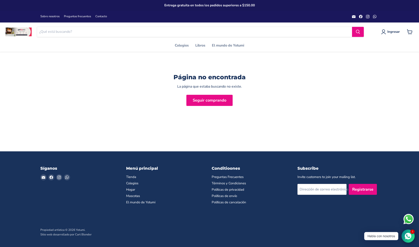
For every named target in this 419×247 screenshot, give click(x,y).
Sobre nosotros (50, 16)
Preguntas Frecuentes (228, 177)
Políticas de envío (224, 196)
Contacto (101, 16)
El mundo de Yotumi (228, 45)
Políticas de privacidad (228, 189)
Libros (200, 45)
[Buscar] (358, 32)
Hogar (130, 189)
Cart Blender (83, 235)
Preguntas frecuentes (77, 16)
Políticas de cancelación (229, 202)
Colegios (182, 45)
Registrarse (362, 189)
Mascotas (133, 196)
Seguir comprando (209, 100)
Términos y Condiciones (229, 183)
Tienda (131, 177)
